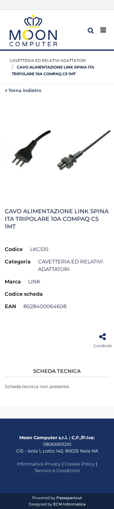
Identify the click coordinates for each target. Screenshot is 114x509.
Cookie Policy (80, 464)
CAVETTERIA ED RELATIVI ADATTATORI (48, 60)
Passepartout (69, 497)
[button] (57, 150)
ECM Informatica (69, 504)
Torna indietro (25, 90)
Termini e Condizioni (57, 470)
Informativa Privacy (39, 464)
